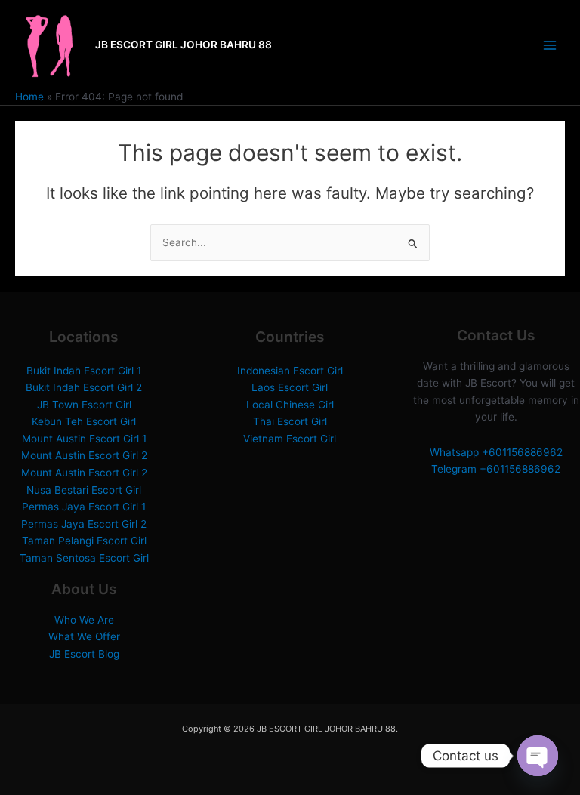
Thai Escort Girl (290, 421)
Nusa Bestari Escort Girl (83, 490)
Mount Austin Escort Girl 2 (84, 455)
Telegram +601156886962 (495, 469)
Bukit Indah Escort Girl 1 (83, 371)
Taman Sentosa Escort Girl (84, 558)
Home (29, 97)
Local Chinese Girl (290, 405)
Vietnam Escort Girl (289, 439)
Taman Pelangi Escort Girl (84, 541)
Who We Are (84, 620)
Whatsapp (456, 452)
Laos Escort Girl (289, 387)
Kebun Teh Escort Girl (84, 421)
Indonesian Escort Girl (290, 371)
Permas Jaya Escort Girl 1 (84, 507)
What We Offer (84, 636)
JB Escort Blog (84, 654)
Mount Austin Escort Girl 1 (84, 439)
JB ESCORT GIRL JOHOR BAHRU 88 (183, 45)
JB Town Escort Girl (84, 405)
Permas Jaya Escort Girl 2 (84, 524)
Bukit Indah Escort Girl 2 (84, 387)
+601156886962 (522, 452)
